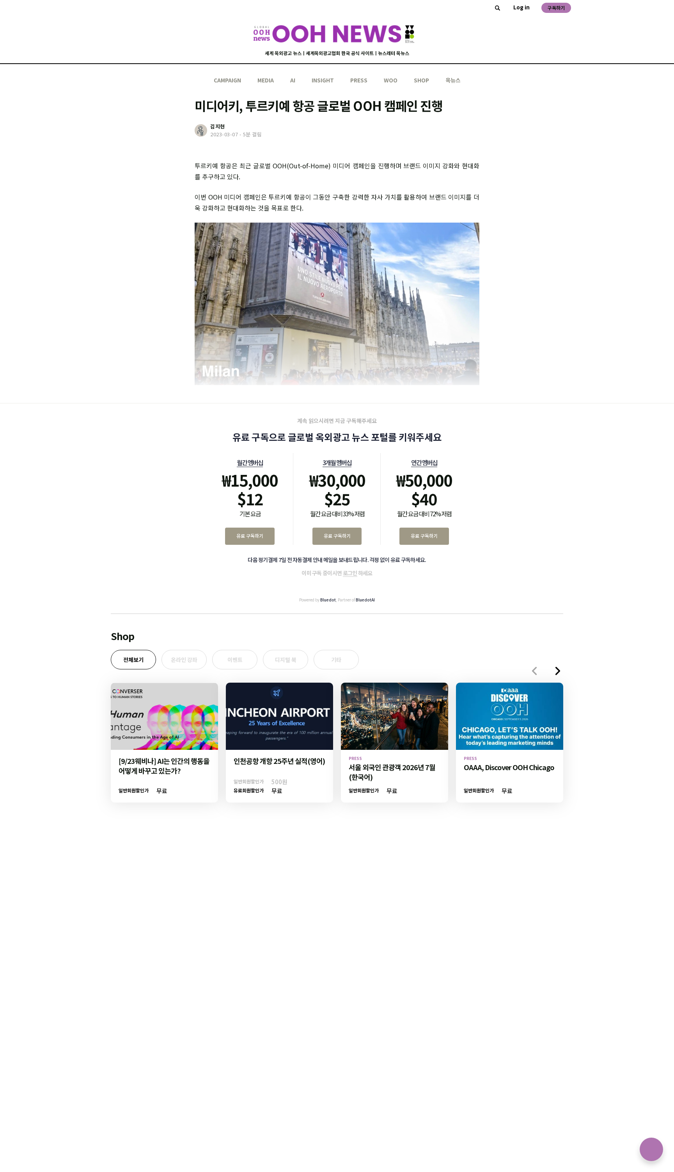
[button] (557, 670)
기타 (336, 660)
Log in (521, 7)
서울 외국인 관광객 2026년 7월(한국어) (392, 772)
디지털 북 (285, 660)
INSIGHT (323, 80)
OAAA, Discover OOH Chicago (509, 767)
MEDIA (265, 80)
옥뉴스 (453, 80)
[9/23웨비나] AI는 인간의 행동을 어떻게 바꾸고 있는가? (164, 766)
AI (292, 80)
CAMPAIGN (227, 80)
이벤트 (235, 660)
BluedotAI (365, 600)
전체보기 (133, 660)
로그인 (350, 573)
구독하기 (556, 7)
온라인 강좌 (184, 660)
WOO (390, 80)
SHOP (421, 80)
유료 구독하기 (249, 535)
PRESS (358, 80)
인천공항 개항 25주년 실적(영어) (279, 761)
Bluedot (328, 600)
